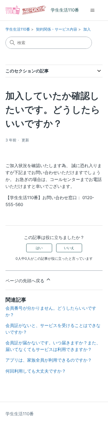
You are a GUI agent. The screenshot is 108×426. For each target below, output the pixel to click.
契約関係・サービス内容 (56, 29)
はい (39, 248)
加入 (87, 29)
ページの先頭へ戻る (25, 280)
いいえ (69, 248)
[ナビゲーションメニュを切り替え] (92, 10)
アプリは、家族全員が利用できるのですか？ (48, 360)
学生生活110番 (17, 29)
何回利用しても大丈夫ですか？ (35, 371)
